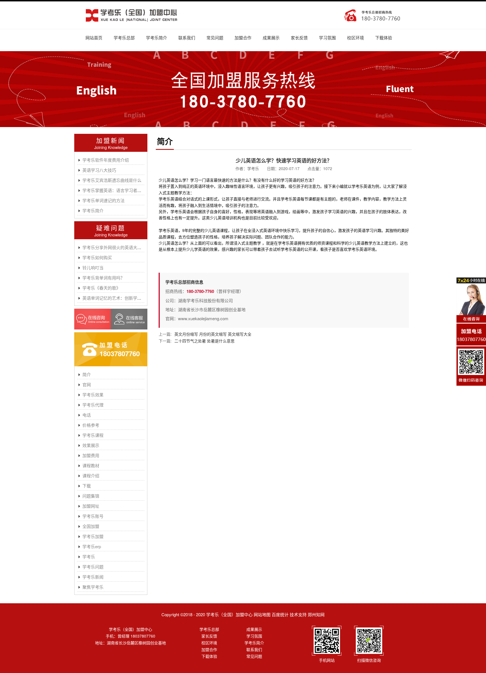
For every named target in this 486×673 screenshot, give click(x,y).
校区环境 (355, 37)
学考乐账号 (93, 516)
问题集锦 (90, 496)
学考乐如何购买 (97, 257)
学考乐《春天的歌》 (101, 288)
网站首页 (94, 37)
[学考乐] (131, 15)
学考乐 (88, 556)
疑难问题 (110, 227)
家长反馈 (299, 37)
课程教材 (90, 465)
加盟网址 (90, 506)
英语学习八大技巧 (99, 170)
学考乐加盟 (93, 536)
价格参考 (90, 425)
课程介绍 (90, 475)
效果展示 (90, 445)
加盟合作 (243, 37)
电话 (86, 415)
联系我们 (186, 37)
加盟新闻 (110, 140)
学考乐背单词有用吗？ (103, 278)
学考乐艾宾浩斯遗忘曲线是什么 (111, 180)
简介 (86, 374)
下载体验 (383, 37)
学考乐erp (91, 546)
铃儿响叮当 (93, 267)
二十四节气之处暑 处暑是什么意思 (204, 341)
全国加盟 (90, 526)
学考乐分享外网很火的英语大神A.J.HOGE (121, 247)
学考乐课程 (93, 435)
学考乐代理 (93, 405)
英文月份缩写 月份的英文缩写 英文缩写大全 (212, 334)
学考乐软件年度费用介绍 (105, 160)
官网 (86, 384)
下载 (86, 486)
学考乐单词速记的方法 (103, 200)
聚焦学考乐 (93, 587)
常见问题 (214, 37)
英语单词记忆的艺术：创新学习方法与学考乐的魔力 (130, 298)
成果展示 (271, 37)
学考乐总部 (124, 37)
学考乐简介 (156, 37)
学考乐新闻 (93, 577)
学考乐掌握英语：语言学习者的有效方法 (120, 190)
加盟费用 (90, 455)
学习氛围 (327, 37)
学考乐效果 (93, 395)
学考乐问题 (93, 567)
